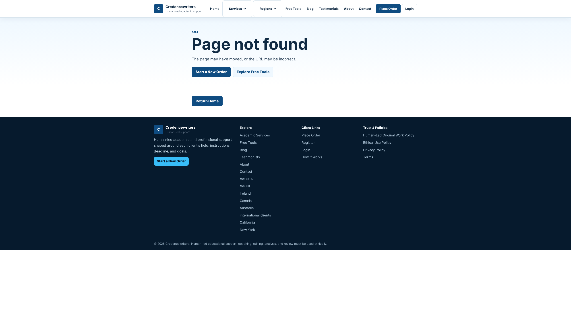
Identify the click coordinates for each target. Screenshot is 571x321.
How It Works (312, 157)
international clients (255, 215)
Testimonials (329, 8)
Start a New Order (211, 72)
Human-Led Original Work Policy (388, 135)
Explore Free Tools (253, 72)
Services (235, 8)
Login (409, 8)
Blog (310, 8)
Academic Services (255, 135)
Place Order (388, 8)
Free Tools (293, 8)
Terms (368, 157)
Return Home (207, 101)
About (349, 8)
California (247, 222)
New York (247, 230)
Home (214, 8)
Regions (266, 8)
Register (308, 142)
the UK (245, 186)
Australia (247, 208)
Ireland (245, 193)
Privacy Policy (374, 150)
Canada (246, 201)
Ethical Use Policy (377, 142)
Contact (365, 8)
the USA (246, 179)
